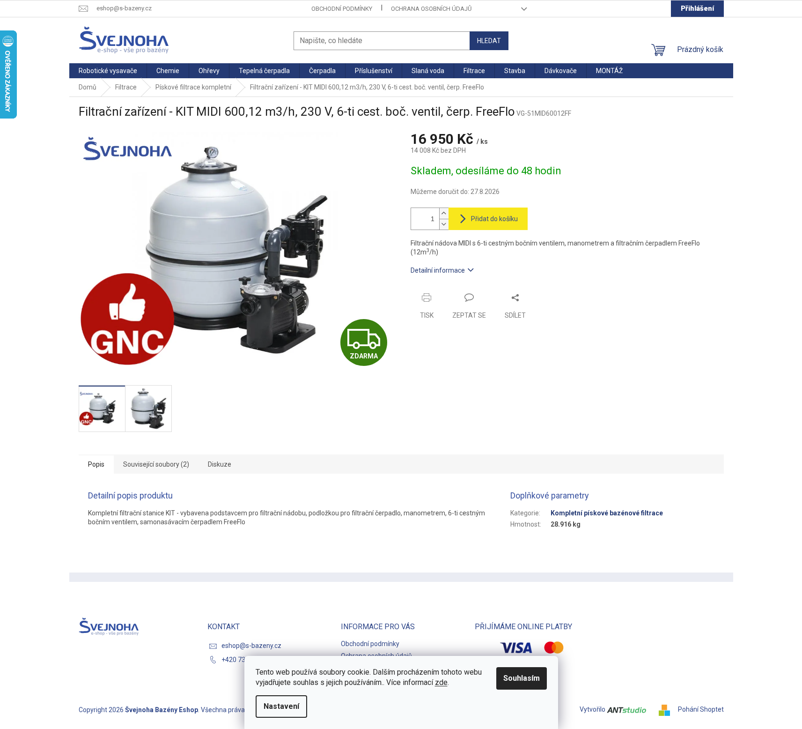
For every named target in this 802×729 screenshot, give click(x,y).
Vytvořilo (593, 709)
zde (441, 682)
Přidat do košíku (494, 219)
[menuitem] (108, 70)
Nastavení (281, 706)
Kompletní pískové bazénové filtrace (607, 513)
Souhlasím (521, 678)
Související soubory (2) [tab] (156, 464)
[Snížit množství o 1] (444, 224)
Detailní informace (438, 270)
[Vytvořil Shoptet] (668, 709)
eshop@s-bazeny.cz (251, 645)
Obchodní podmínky (341, 8)
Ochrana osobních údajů (431, 8)
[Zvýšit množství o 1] (444, 213)
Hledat (489, 41)
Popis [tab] (96, 464)
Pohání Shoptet (701, 709)
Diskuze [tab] (219, 464)
